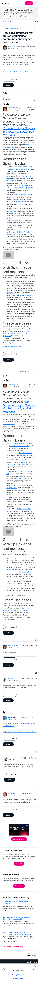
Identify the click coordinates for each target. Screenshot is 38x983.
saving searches (11, 211)
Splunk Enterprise (8, 21)
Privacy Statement (18, 975)
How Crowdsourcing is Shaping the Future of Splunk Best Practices (19, 130)
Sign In (29, 3)
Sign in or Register (19, 15)
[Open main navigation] (35, 3)
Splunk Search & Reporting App (19, 169)
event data (26, 178)
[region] (19, 973)
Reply (8, 85)
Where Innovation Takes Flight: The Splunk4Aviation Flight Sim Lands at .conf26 (17, 933)
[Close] (35, 966)
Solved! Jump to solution (13, 28)
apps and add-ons (25, 295)
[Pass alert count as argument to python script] (36, 371)
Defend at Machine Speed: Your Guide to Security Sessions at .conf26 (16, 918)
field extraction (11, 181)
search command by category (23, 188)
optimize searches (21, 202)
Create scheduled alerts (14, 220)
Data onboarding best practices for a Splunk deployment (16, 333)
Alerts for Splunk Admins (11, 732)
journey (5, 72)
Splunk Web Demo (20, 167)
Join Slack (19, 863)
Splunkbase (10, 293)
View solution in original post (12, 346)
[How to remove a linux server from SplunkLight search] (32, 371)
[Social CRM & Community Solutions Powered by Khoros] (31, 955)
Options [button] (35, 21)
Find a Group (19, 886)
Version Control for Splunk (27, 732)
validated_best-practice (19, 72)
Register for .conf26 (19, 839)
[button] (34, 29)
